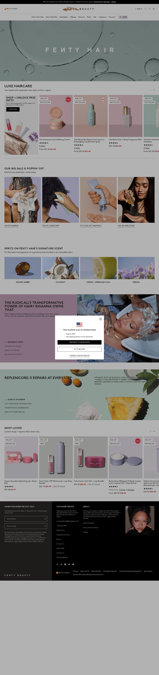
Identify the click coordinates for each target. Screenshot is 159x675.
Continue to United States (79, 342)
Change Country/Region (79, 355)
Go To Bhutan (79, 349)
